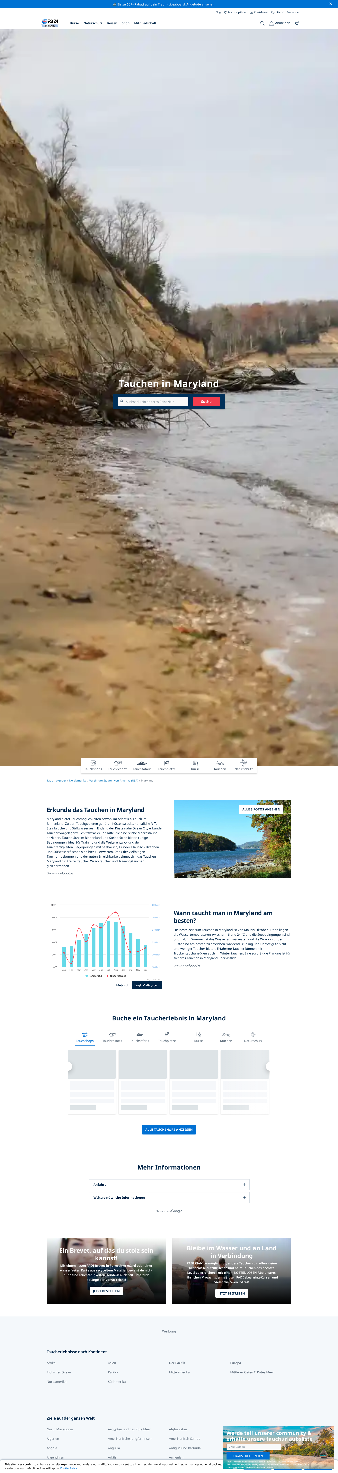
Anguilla (114, 1448)
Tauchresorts (112, 1041)
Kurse (74, 23)
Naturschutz (93, 23)
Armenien (176, 1457)
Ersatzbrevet (261, 12)
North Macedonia (60, 1429)
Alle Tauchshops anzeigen (169, 1129)
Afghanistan (178, 1429)
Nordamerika (77, 780)
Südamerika (117, 1381)
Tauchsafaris (139, 1041)
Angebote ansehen (200, 4)
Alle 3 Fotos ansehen (261, 809)
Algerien (53, 1438)
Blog (218, 12)
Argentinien (55, 1457)
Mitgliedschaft (145, 23)
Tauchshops (85, 1041)
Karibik (113, 1372)
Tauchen (226, 1041)
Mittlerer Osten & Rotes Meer (252, 1372)
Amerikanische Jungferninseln (130, 1438)
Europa (235, 1363)
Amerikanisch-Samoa (184, 1438)
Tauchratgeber (56, 780)
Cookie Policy (68, 1468)
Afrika (51, 1363)
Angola (52, 1448)
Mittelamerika (179, 1372)
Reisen (112, 23)
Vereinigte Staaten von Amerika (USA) (113, 780)
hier (235, 1467)
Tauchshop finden (237, 12)
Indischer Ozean (59, 1372)
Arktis (112, 1457)
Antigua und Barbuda (185, 1448)
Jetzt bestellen (106, 1291)
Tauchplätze (167, 1041)
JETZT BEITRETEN (231, 1293)
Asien (112, 1363)
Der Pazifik (177, 1363)
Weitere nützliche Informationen (119, 1197)
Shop (125, 23)
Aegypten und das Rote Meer (129, 1429)
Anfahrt (99, 1184)
